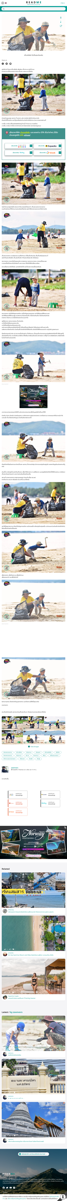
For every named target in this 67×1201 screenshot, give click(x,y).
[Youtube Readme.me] (11, 1187)
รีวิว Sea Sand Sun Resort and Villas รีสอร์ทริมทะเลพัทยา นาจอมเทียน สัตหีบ (30, 955)
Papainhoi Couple (13, 996)
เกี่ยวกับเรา (5, 1192)
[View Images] (12, 723)
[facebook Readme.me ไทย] (4, 1188)
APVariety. (11, 910)
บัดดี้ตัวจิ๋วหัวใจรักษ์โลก (14, 1055)
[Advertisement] (33, 642)
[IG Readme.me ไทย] (14, 1188)
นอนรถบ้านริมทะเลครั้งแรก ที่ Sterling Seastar (22, 998)
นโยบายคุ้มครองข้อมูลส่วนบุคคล (17, 1199)
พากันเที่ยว (11, 953)
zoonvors (10, 1053)
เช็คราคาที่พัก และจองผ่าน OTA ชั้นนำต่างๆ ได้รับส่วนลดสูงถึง (33, 134)
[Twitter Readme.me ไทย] (7, 1188)
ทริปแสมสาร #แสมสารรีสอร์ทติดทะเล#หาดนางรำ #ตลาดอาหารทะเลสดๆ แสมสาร (31, 912)
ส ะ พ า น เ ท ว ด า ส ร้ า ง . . (16, 1098)
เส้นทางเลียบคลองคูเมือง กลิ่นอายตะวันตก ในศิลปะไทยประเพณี (26, 1141)
